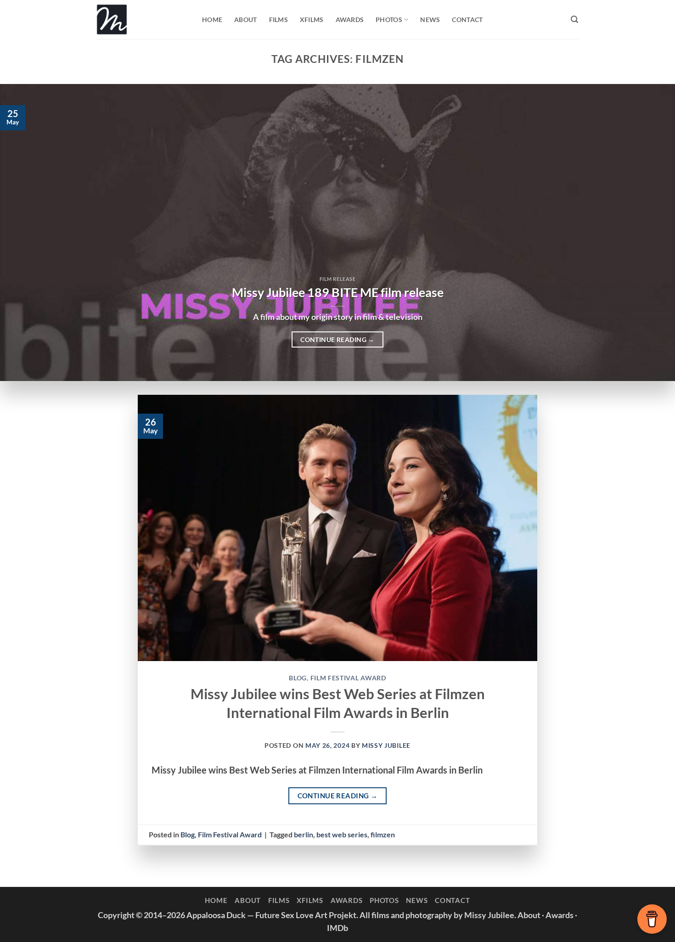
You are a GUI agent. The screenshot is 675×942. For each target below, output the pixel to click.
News (430, 19)
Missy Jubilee (386, 745)
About (245, 19)
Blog (298, 678)
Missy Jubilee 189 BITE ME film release (338, 292)
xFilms (312, 19)
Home (212, 19)
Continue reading (337, 339)
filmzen (383, 834)
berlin (303, 834)
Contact (467, 19)
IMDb (337, 928)
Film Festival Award (348, 678)
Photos (389, 19)
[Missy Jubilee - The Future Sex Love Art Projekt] (142, 19)
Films (278, 19)
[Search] (575, 20)
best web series (341, 834)
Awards (350, 19)
